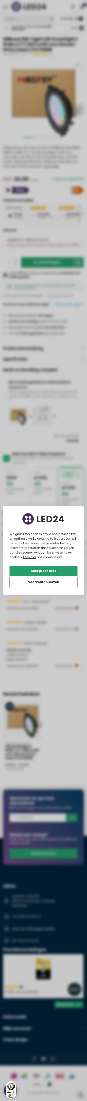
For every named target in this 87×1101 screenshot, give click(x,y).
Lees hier (29, 557)
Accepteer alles (43, 571)
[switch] (11, 1096)
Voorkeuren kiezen (43, 582)
